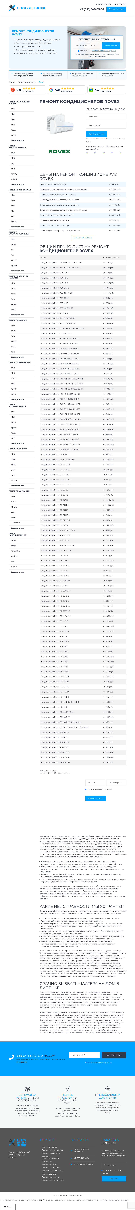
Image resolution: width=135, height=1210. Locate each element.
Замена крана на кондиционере (54, 226)
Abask (13, 244)
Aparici (14, 266)
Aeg (12, 255)
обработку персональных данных (104, 51)
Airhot (13, 378)
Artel (13, 169)
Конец (66, 773)
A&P (13, 239)
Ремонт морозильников (17, 406)
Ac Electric (15, 551)
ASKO (13, 459)
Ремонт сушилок (18, 449)
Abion (13, 546)
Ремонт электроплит (20, 363)
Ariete (13, 512)
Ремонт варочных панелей (18, 277)
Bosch (13, 475)
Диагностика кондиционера (53, 184)
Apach (13, 389)
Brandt (14, 481)
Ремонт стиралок (49, 1147)
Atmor (13, 304)
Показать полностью (83, 238)
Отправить (114, 1179)
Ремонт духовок (18, 320)
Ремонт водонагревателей (19, 233)
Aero (13, 562)
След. (59, 773)
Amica (13, 422)
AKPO (13, 288)
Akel (13, 119)
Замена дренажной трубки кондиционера (59, 205)
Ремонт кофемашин (19, 491)
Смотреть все (17, 141)
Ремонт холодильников (18, 147)
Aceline (14, 556)
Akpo (13, 211)
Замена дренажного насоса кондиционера (59, 200)
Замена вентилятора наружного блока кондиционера (64, 189)
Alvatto (14, 507)
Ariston (14, 135)
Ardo (13, 125)
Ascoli (13, 294)
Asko (13, 299)
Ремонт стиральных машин (19, 103)
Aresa (13, 130)
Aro (12, 163)
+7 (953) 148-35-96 (92, 9)
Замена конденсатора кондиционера (57, 215)
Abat (13, 153)
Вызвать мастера (96, 134)
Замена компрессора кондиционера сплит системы (63, 210)
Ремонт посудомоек (20, 190)
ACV (13, 250)
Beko (13, 470)
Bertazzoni (15, 523)
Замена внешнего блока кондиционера (58, 195)
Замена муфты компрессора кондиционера (60, 231)
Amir (13, 336)
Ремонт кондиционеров (27, 82)
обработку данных (105, 789)
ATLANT (14, 179)
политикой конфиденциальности (113, 1200)
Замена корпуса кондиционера (54, 220)
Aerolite (14, 567)
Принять (8, 1207)
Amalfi (13, 260)
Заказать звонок (116, 9)
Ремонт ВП (47, 1161)
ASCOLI (14, 174)
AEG (13, 109)
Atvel (13, 465)
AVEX (13, 310)
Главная (12, 82)
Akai (13, 114)
